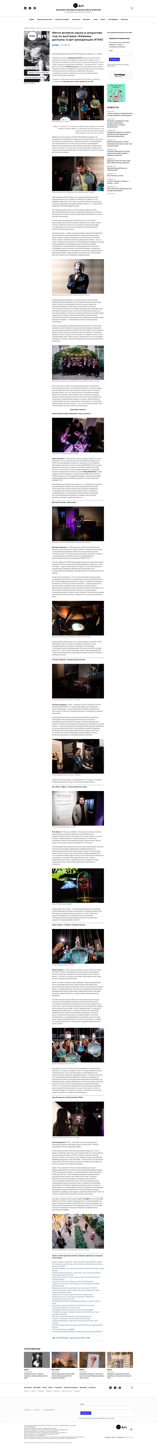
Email (110, 50)
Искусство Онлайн (62, 19)
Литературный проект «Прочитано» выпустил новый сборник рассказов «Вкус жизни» (91, 1376)
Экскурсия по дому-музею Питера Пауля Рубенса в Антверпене (73, 1305)
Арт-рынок (76, 19)
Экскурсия (77, 1391)
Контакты (124, 19)
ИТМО (88, 1338)
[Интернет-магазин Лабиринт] (116, 101)
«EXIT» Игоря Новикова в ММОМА (63, 1329)
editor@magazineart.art (52, 1434)
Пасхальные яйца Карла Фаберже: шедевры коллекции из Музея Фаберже (77, 1331)
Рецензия (49, 1391)
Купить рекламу (29, 83)
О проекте (58, 1387)
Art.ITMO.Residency (62, 1338)
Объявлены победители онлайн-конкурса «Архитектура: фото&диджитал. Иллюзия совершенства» (118, 124)
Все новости (111, 193)
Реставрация (113, 19)
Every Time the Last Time (115, 176)
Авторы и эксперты (71, 1387)
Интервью (41, 1391)
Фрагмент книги (67, 1391)
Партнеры (83, 1387)
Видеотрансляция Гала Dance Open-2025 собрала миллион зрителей (119, 162)
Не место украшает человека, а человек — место (117, 182)
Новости (26, 1391)
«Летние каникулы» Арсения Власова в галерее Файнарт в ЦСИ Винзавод (120, 114)
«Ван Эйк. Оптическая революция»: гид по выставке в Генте (72, 1316)
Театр (95, 19)
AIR (101, 1199)
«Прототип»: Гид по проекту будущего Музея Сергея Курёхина (72, 1281)
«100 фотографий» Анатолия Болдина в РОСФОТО (68, 1325)
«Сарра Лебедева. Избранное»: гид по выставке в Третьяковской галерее (77, 1262)
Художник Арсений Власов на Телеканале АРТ (117, 169)
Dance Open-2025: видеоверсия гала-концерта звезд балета (119, 189)
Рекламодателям (49, 1410)
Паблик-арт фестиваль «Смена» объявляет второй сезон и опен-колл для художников (119, 144)
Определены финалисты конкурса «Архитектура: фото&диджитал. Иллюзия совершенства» (118, 134)
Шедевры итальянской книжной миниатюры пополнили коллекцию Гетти (119, 1376)
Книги (103, 19)
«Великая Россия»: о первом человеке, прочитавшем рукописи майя (35, 1376)
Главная (26, 28)
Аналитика (57, 1391)
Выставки (86, 19)
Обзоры (33, 1391)
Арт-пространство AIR (77, 1338)
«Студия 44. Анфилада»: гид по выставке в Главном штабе (71, 1318)
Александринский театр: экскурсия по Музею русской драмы (72, 1310)
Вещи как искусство (44, 19)
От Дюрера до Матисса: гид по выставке (66, 1307)
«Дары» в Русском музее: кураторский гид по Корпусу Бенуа (72, 1294)
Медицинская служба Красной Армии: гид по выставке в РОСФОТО (74, 1288)
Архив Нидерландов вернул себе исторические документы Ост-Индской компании (63, 1376)
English (31, 19)
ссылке (65, 1210)
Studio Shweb (128, 1437)
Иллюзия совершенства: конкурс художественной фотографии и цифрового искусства (118, 153)
